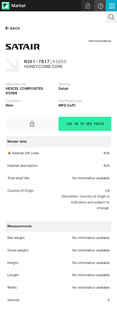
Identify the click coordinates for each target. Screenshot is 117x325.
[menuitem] (87, 5)
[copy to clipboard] (69, 61)
